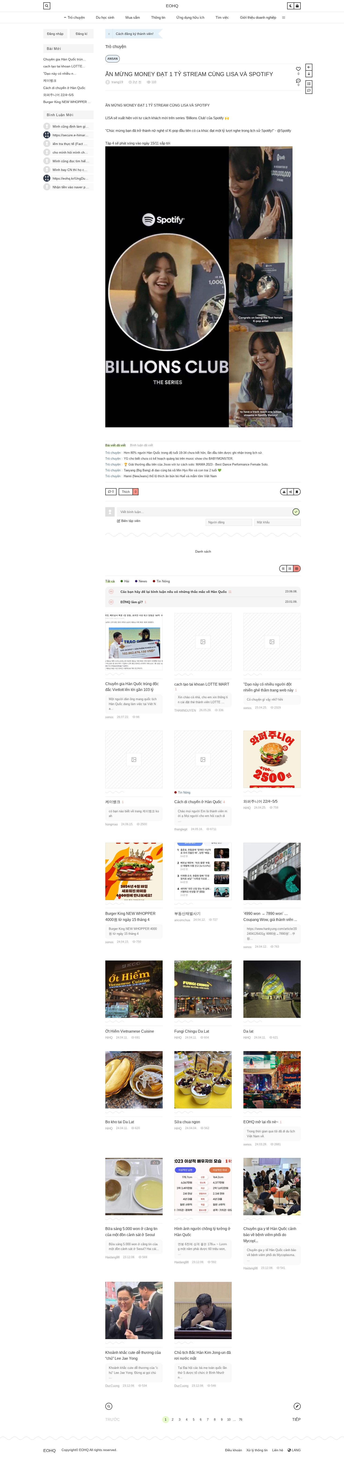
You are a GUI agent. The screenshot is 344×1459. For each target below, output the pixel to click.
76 (240, 1419)
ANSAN (112, 58)
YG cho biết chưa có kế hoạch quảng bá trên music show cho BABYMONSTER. (178, 458)
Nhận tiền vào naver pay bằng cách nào (82, 187)
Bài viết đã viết (115, 445)
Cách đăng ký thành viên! (135, 34)
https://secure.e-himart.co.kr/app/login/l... (83, 135)
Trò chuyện (115, 46)
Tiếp (296, 1420)
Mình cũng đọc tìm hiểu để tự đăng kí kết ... (85, 161)
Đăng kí (81, 34)
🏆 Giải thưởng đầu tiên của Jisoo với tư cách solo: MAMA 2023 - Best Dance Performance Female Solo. (196, 464)
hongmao (111, 824)
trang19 (117, 82)
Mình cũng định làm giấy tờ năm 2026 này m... (87, 126)
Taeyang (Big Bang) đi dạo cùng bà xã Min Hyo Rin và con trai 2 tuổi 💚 (172, 470)
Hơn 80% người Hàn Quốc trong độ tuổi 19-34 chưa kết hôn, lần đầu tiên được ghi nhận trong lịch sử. (193, 452)
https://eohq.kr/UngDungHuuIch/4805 (80, 178)
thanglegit (180, 829)
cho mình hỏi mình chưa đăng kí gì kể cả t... (85, 152)
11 (229, 592)
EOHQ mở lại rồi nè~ (260, 1122)
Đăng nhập (55, 34)
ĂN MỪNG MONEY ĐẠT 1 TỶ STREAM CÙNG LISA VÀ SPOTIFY (189, 74)
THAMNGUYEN (185, 710)
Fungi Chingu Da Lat (191, 1031)
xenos (109, 717)
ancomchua (182, 920)
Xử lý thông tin (257, 1450)
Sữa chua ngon (187, 1122)
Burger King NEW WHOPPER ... (67, 102)
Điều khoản (233, 1450)
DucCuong (112, 1386)
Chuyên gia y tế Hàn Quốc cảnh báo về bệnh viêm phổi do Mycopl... (269, 1235)
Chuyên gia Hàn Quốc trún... (64, 59)
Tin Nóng (183, 792)
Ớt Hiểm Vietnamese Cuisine (129, 1031)
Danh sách (203, 551)
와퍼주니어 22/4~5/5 (58, 95)
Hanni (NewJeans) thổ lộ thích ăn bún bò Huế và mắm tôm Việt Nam (170, 476)
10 (229, 1419)
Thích (129, 492)
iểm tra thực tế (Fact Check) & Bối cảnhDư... (85, 144)
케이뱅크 (49, 80)
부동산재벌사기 (187, 914)
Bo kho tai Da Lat (119, 1122)
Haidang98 (112, 1257)
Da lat (248, 1031)
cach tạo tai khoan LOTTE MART (201, 684)
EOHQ (172, 6)
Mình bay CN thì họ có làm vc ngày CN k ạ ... (86, 170)
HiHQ (247, 808)
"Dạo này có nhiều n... (59, 73)
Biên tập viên (130, 521)
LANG (296, 1450)
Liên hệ (277, 1450)
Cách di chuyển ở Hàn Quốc (64, 88)
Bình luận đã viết (141, 445)
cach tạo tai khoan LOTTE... (64, 66)
